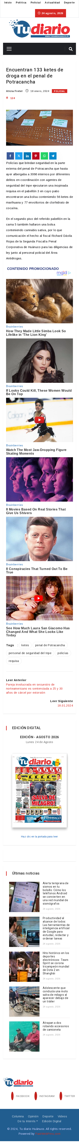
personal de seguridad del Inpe (30, 653)
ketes (25, 645)
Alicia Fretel (14, 91)
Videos (62, 1116)
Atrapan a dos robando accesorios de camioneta (56, 1026)
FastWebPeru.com (47, 1133)
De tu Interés (26, 1121)
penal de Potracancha (50, 645)
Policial (36, 2)
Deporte (69, 2)
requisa (14, 661)
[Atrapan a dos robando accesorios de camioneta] (24, 1036)
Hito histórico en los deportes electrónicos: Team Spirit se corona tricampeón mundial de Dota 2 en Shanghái (56, 963)
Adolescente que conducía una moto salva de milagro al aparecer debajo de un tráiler (55, 995)
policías (63, 653)
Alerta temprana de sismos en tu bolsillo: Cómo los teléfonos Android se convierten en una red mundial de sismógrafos (55, 893)
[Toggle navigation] (7, 49)
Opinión (33, 1116)
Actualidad (52, 2)
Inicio (8, 2)
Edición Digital (51, 1121)
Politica (21, 2)
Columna (18, 1116)
